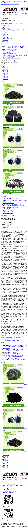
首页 (7, 215)
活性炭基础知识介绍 (8, 211)
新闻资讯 (5, 37)
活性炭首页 (6, 25)
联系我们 (12, 4)
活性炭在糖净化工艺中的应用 (12, 340)
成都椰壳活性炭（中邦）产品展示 (11, 50)
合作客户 (5, 32)
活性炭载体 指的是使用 (13, 351)
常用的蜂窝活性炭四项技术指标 (16, 355)
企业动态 (10, 38)
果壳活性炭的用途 (7, 210)
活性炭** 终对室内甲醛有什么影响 (16, 359)
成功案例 (5, 34)
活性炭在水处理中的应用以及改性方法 (17, 345)
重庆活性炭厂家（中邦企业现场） (11, 58)
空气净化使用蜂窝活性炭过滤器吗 (16, 356)
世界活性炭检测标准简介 (14, 353)
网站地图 (16, 4)
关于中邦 (5, 27)
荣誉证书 (5, 35)
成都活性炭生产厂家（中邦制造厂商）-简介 (13, 46)
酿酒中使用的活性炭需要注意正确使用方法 (13, 205)
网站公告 (5, 77)
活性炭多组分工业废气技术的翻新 (16, 349)
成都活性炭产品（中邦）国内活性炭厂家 (13, 48)
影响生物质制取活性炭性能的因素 (11, 207)
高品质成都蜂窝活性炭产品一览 (10, 52)
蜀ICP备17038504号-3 (8, 492)
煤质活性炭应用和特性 (8, 203)
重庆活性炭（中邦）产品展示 (10, 49)
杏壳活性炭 (8, 324)
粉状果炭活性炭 (12, 352)
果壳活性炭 (12, 30)
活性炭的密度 (6, 208)
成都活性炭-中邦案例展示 (9, 53)
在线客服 (7, 4)
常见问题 (5, 79)
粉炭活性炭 (23, 30)
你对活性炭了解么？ (8, 213)
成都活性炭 (14, 523)
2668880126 (9, 489)
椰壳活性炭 (6, 30)
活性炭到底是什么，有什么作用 (10, 198)
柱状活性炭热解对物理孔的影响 (12, 337)
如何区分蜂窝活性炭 (13, 358)
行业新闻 (5, 38)
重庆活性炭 (23, 523)
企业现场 (5, 40)
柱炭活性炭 (17, 30)
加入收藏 (3, 4)
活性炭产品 (6, 28)
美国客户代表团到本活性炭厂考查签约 (12, 204)
